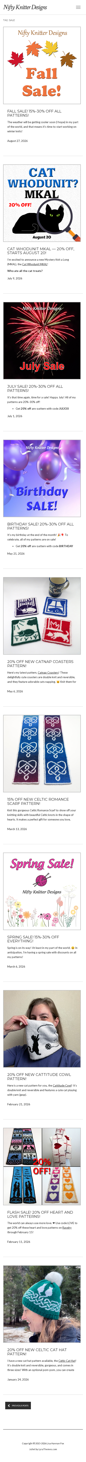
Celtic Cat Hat (66, 1360)
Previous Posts (20, 1405)
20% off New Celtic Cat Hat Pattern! (37, 1352)
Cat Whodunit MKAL (34, 264)
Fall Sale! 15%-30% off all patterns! (34, 113)
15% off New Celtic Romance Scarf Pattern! (38, 801)
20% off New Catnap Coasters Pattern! (40, 663)
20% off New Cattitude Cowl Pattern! (39, 1076)
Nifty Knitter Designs (24, 7)
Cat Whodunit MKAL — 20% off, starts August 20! (40, 251)
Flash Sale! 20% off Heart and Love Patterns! (40, 1214)
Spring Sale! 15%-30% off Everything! (33, 939)
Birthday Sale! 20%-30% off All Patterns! (40, 526)
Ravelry (67, 1227)
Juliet (32, 1449)
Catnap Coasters (48, 672)
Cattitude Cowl (62, 1085)
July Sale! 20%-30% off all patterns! (35, 388)
